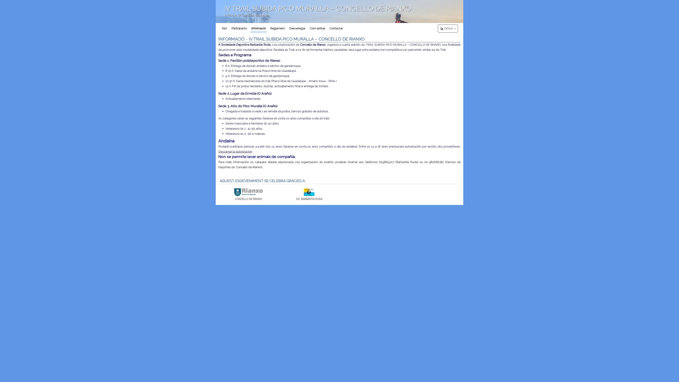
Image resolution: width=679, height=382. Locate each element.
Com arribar (317, 28)
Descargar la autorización (235, 151)
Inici (224, 28)
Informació (258, 28)
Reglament (277, 28)
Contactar (336, 28)
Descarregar (297, 28)
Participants (239, 28)
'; (313, 13)
